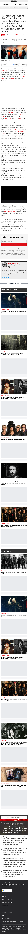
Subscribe (20, 4)
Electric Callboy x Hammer (15, 8)
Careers (3, 915)
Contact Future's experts (7, 899)
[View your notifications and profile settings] (15, 4)
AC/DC (23, 116)
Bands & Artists (5, 12)
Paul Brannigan (11, 34)
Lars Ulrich (15, 129)
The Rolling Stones (9, 211)
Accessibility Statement (7, 912)
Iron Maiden (16, 159)
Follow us (16, 64)
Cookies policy (5, 909)
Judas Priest (7, 118)
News (3, 35)
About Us (4, 896)
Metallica (12, 12)
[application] (14, 193)
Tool (20, 118)
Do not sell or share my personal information (12, 921)
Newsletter (24, 64)
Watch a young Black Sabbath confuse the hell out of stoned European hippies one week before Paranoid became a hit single (15, 873)
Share (5, 64)
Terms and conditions (7, 902)
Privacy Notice (20, 250)
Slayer (13, 78)
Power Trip (12, 112)
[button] (2, 4)
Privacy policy (5, 905)
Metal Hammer (19, 34)
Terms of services (18, 249)
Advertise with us (6, 918)
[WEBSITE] (9, 267)
